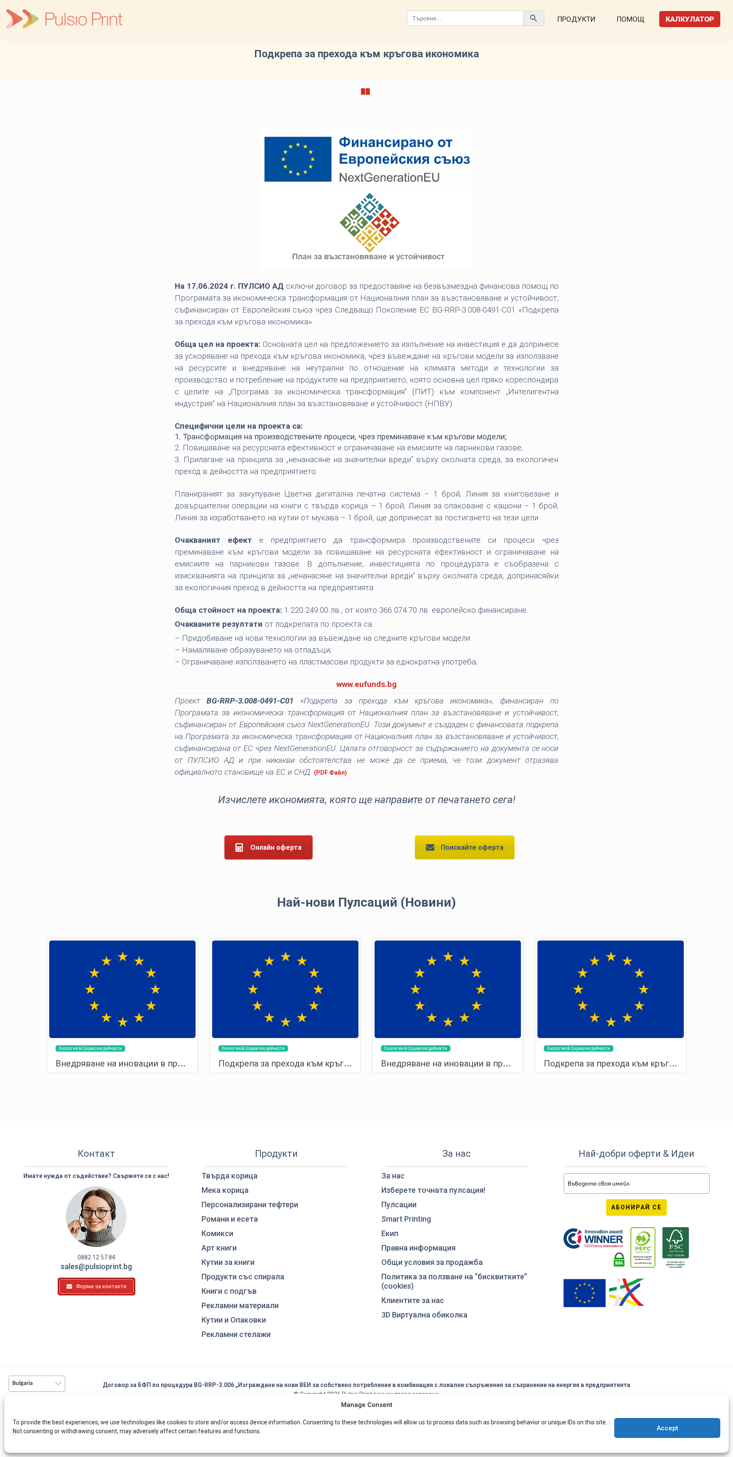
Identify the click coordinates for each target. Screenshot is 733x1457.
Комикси (217, 1233)
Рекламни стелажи (236, 1334)
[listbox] (36, 1384)
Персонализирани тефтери (249, 1204)
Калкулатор (690, 19)
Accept (667, 1428)
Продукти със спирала (242, 1276)
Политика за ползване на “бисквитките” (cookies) (454, 1281)
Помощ (630, 19)
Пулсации (399, 1204)
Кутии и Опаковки (233, 1319)
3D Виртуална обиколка (424, 1314)
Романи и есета (229, 1218)
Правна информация (418, 1247)
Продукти (576, 19)
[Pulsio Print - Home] (64, 19)
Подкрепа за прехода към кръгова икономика (312, 1063)
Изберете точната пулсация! (433, 1190)
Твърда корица (229, 1175)
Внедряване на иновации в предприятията (142, 1063)
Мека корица (225, 1190)
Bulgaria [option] (22, 1383)
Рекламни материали (240, 1305)
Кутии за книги (228, 1262)
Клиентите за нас (412, 1300)
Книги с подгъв (229, 1291)
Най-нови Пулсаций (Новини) (366, 902)
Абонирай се (636, 1207)
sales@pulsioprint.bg (96, 1266)
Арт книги (219, 1247)
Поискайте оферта (472, 847)
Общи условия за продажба (432, 1262)
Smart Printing (406, 1218)
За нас (393, 1175)
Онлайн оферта (276, 847)
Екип (389, 1233)
